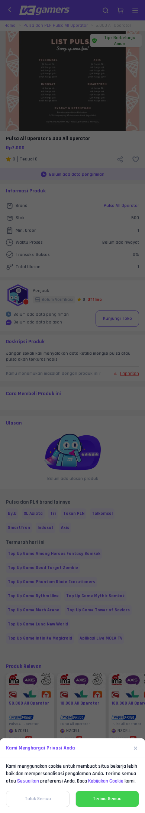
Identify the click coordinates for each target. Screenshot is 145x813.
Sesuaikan (28, 781)
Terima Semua (107, 798)
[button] (72, 406)
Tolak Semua (38, 798)
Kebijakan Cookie (105, 781)
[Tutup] (135, 748)
